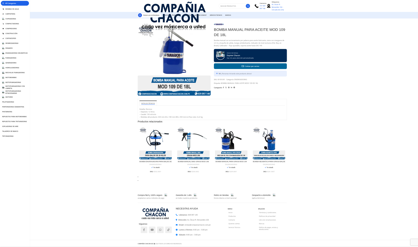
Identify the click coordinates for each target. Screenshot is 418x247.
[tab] (148, 103)
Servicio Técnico (234, 227)
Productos (232, 216)
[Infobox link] (152, 195)
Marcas (261, 224)
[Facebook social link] (223, 87)
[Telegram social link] (234, 87)
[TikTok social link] (168, 230)
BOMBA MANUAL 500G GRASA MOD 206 (193, 161)
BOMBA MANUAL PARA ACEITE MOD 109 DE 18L (239, 83)
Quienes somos (234, 224)
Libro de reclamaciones (267, 220)
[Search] (248, 6)
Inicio (230, 212)
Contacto (231, 220)
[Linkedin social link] (231, 87)
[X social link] (226, 87)
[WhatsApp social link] (160, 230)
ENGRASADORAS (240, 79)
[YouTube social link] (152, 230)
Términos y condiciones (267, 212)
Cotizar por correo (252, 66)
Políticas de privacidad (267, 216)
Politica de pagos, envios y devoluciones (268, 228)
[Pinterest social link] (228, 87)
